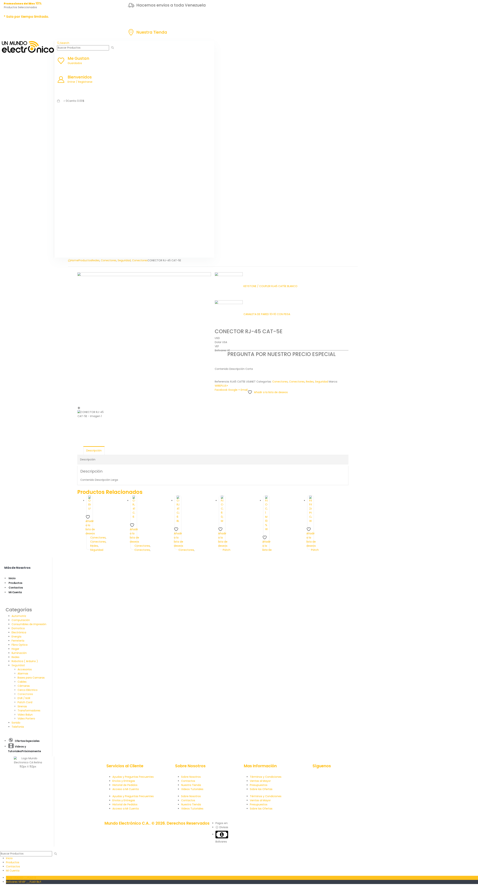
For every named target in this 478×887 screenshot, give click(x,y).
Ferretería (18, 641)
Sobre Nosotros (191, 777)
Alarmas (23, 673)
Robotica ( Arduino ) (25, 661)
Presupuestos (258, 785)
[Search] (113, 47)
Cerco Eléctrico (28, 690)
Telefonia (18, 727)
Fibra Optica (19, 645)
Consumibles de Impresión (29, 624)
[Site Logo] (28, 47)
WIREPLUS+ (221, 386)
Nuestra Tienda (191, 785)
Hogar (15, 649)
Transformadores (29, 710)
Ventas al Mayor (260, 781)
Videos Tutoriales (192, 789)
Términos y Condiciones (265, 777)
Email (244, 390)
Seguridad (321, 381)
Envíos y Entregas (123, 781)
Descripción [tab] (94, 450)
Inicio (12, 578)
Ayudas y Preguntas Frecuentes (133, 777)
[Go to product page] (89, 503)
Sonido (16, 723)
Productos (15, 583)
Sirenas (22, 706)
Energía (16, 636)
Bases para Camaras (31, 677)
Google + (234, 390)
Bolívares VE (24, 882)
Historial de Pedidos (124, 785)
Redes (310, 381)
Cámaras (24, 686)
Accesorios (25, 669)
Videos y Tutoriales (24, 748)
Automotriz (19, 616)
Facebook (221, 390)
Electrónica (19, 632)
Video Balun (25, 714)
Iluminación (19, 653)
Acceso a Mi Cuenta (125, 789)
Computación (21, 620)
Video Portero (26, 718)
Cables (22, 682)
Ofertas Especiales (27, 741)
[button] (63, 43)
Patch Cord (25, 702)
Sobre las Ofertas (261, 789)
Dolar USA (21, 878)
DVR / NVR (24, 698)
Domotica (18, 628)
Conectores (280, 381)
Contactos (16, 587)
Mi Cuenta (15, 592)
